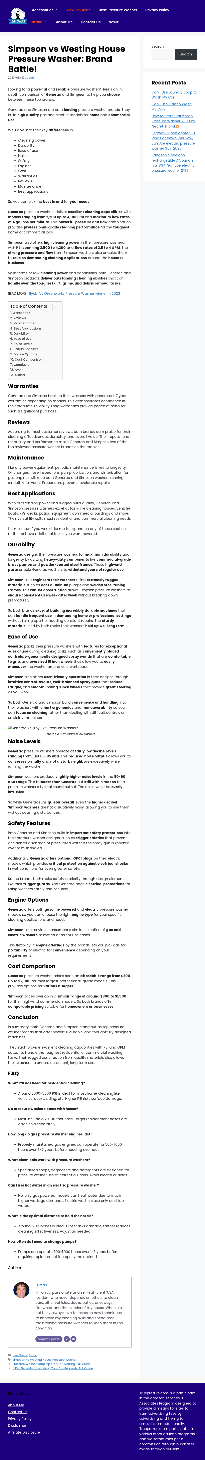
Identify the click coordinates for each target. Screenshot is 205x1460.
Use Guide (20, 1355)
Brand (37, 22)
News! (114, 22)
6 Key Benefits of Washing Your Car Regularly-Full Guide (53, 1368)
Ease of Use (22, 339)
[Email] (73, 1339)
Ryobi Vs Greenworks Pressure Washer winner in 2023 (74, 293)
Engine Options (25, 354)
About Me (64, 22)
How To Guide (79, 10)
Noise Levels (22, 344)
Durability (21, 333)
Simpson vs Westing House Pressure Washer (44, 1360)
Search (158, 46)
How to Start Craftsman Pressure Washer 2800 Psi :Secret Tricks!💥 (174, 121)
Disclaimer (17, 1425)
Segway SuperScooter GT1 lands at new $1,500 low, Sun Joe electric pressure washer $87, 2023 (174, 141)
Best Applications (28, 328)
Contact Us (91, 22)
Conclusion (22, 365)
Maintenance (24, 323)
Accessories (42, 10)
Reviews (19, 318)
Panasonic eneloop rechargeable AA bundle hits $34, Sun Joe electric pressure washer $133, (173, 163)
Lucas (29, 78)
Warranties (21, 313)
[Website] (67, 1339)
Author (20, 375)
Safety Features (26, 349)
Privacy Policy (157, 10)
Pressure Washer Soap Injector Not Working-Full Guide (51, 1364)
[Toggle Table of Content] (53, 307)
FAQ (17, 370)
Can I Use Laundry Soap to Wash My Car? (174, 95)
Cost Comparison (29, 359)
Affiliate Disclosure (24, 1432)
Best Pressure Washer (118, 10)
